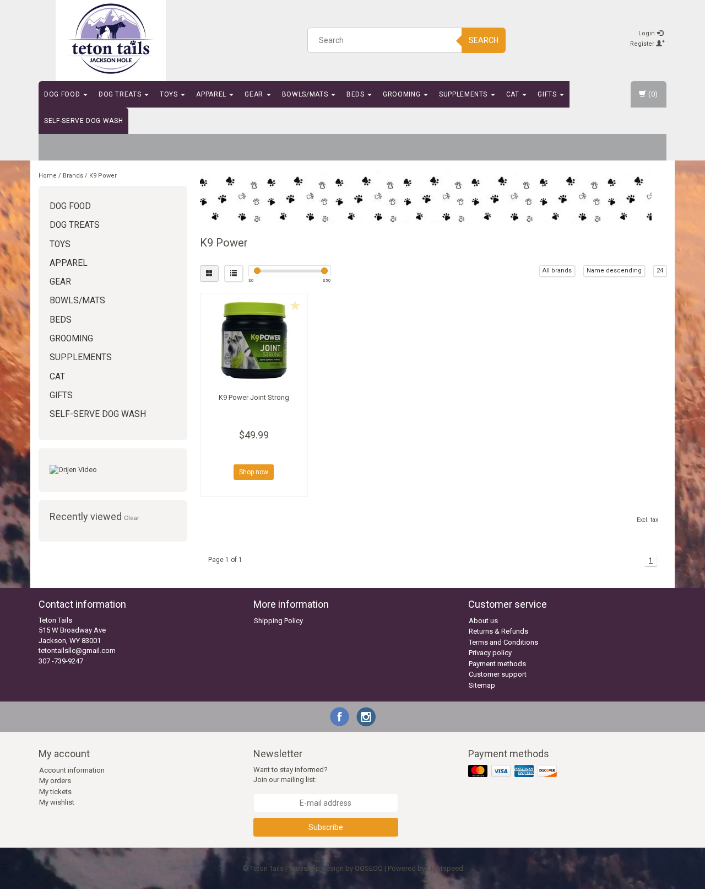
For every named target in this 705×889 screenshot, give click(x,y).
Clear (131, 518)
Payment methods (497, 664)
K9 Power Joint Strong (254, 397)
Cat (514, 94)
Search (483, 40)
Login (647, 33)
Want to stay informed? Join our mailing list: (290, 774)
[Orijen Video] (113, 470)
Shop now (253, 472)
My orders (55, 780)
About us (483, 621)
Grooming (402, 94)
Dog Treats (121, 94)
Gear (255, 94)
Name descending (614, 270)
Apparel (212, 94)
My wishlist (56, 802)
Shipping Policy (278, 621)
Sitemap (482, 685)
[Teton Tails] (110, 38)
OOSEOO (369, 868)
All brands (557, 270)
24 (660, 270)
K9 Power (103, 175)
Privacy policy (490, 653)
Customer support (498, 674)
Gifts (548, 94)
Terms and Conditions (503, 642)
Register (643, 43)
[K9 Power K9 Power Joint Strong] (254, 340)
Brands (73, 175)
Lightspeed (445, 868)
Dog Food (63, 94)
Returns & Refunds (498, 631)
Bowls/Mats (306, 94)
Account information (72, 770)
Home (48, 175)
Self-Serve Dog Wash (83, 121)
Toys (170, 94)
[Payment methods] (513, 771)
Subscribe (325, 827)
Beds (356, 94)
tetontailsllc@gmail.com (77, 650)
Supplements (464, 94)
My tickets (55, 792)
